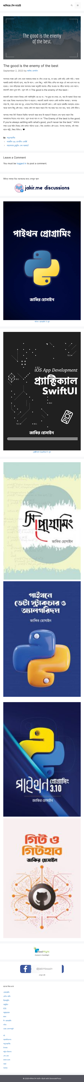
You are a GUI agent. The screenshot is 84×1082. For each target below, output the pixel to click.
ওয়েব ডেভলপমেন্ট (8, 1029)
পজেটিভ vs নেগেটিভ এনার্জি (17, 141)
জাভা (4, 1016)
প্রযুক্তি (5, 1004)
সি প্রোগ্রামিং (7, 1020)
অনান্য (5, 1068)
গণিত (4, 1025)
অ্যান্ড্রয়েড (6, 1012)
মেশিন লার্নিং (6, 996)
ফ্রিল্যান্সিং (6, 1000)
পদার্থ (4, 1064)
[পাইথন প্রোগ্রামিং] (42, 759)
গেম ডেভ (6, 1056)
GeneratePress (55, 1078)
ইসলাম (5, 1048)
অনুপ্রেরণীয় (11, 137)
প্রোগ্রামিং (6, 992)
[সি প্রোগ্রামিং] (42, 521)
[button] (72, 5)
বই (4, 1035)
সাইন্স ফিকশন (7, 1052)
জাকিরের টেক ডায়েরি (12, 5)
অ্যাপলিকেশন (7, 1039)
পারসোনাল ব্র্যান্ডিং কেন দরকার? (18, 145)
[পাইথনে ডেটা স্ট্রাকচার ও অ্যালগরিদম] (42, 639)
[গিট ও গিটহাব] (42, 878)
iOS (4, 1008)
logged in (21, 163)
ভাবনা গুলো (6, 1060)
